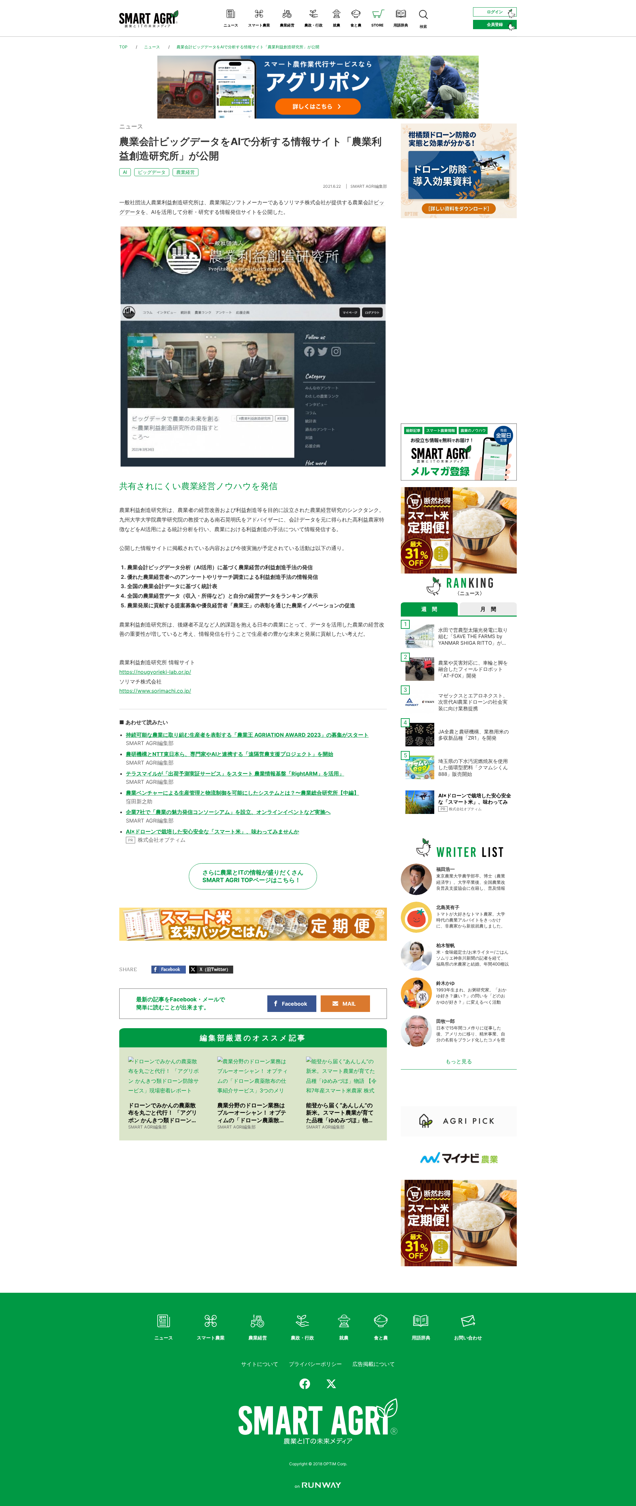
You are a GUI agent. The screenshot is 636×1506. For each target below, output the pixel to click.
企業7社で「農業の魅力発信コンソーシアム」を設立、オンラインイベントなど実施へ (228, 812)
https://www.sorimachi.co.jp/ (155, 690)
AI (125, 172)
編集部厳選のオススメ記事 (253, 1037)
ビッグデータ (152, 172)
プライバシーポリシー (315, 1364)
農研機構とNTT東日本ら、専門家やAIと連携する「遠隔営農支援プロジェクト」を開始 (229, 754)
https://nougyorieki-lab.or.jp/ (155, 672)
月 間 (488, 609)
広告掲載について (373, 1364)
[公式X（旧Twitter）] (331, 1384)
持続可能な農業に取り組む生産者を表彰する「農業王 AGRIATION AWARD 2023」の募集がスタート (247, 734)
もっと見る (459, 1061)
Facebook (294, 1003)
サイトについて (259, 1364)
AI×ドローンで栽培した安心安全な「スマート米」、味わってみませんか (212, 831)
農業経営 (185, 172)
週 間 (429, 609)
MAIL (349, 1003)
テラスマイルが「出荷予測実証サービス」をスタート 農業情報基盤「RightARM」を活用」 (235, 773)
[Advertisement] (459, 271)
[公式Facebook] (305, 1384)
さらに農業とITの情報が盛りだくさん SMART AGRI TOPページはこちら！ (252, 876)
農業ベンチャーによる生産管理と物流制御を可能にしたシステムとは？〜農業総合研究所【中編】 (242, 792)
